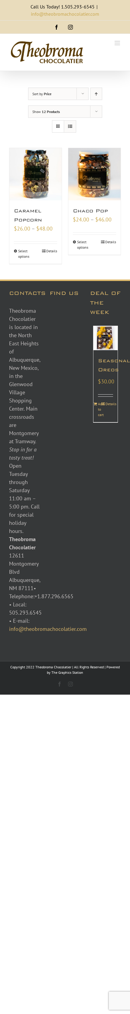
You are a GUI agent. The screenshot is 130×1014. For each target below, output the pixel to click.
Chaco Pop (90, 211)
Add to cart (101, 409)
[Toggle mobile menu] (118, 43)
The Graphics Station (67, 672)
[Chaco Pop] (94, 174)
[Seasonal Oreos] (105, 338)
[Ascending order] (96, 94)
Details (51, 251)
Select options (23, 254)
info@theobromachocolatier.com (65, 14)
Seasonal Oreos (105, 365)
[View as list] (70, 126)
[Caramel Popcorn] (35, 174)
